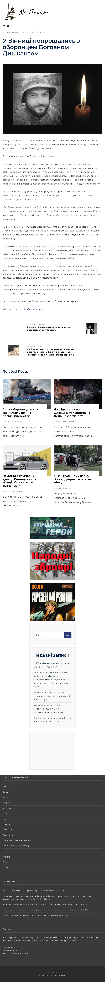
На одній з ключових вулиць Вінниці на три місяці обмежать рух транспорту (19, 480)
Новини (45, 32)
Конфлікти (7, 808)
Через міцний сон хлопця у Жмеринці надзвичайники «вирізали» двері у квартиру (48, 709)
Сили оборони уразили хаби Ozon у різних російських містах (20, 413)
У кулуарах (7, 857)
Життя (5, 797)
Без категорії (8, 787)
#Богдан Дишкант (13, 309)
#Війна (28, 309)
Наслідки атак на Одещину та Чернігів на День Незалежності (72, 413)
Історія (6, 803)
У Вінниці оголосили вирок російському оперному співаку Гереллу (49, 327)
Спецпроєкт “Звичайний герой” (17, 840)
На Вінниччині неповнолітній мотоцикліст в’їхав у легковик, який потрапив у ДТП (51, 696)
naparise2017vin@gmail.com (15, 953)
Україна (6, 862)
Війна (39, 32)
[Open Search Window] (4, 26)
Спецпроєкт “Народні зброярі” (17, 846)
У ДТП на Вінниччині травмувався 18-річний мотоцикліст (28, 890)
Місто (14, 491)
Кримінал (7, 813)
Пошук (67, 635)
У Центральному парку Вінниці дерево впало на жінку (73, 479)
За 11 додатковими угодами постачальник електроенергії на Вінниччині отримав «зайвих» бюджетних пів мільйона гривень (50, 350)
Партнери (7, 830)
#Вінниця (38, 309)
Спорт (5, 851)
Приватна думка (10, 835)
